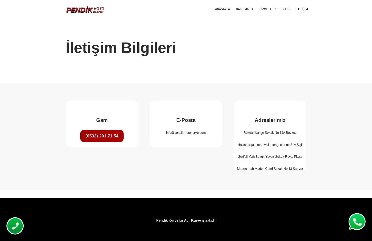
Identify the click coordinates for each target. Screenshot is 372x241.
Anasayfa (222, 9)
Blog (286, 9)
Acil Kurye (192, 220)
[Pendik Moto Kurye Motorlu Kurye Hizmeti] (84, 9)
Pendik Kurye (167, 220)
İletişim (302, 9)
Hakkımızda (244, 9)
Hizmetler (267, 9)
